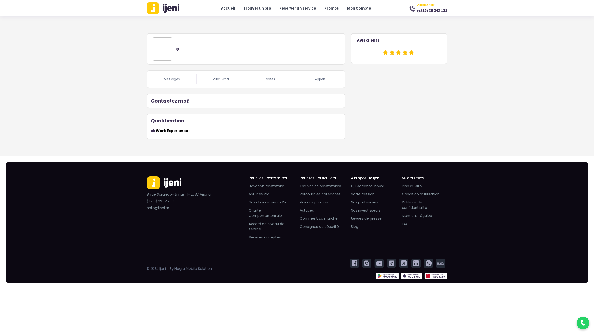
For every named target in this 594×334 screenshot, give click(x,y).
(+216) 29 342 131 (432, 11)
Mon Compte (359, 8)
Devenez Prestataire (266, 185)
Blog (354, 226)
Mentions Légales (417, 215)
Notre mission (362, 194)
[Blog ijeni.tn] (440, 262)
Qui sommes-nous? (368, 185)
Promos (331, 8)
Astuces (307, 210)
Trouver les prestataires (320, 185)
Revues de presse (366, 218)
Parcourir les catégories (320, 194)
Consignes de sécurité (319, 226)
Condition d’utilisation (420, 194)
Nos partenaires (364, 202)
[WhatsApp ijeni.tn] (428, 262)
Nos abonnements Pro (268, 202)
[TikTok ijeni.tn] (391, 262)
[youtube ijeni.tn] (379, 262)
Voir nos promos (314, 202)
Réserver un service (297, 8)
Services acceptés (265, 237)
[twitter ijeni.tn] (403, 262)
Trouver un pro (257, 8)
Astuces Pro (259, 194)
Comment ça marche (319, 218)
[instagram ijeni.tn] (366, 262)
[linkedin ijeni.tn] (416, 262)
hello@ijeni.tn (158, 207)
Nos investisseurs (366, 210)
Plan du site (412, 185)
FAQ (405, 223)
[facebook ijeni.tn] (354, 262)
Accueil (228, 8)
